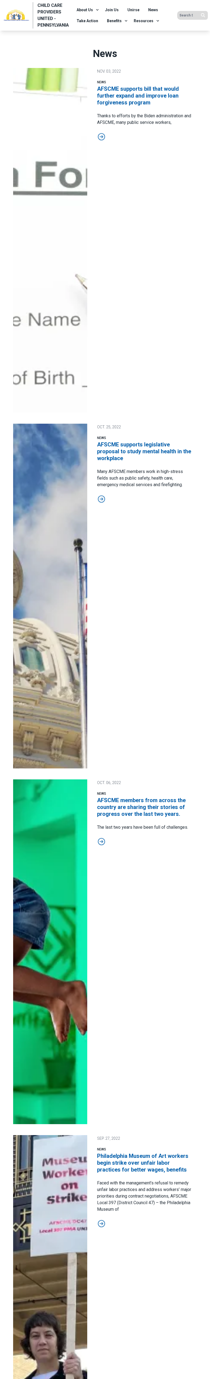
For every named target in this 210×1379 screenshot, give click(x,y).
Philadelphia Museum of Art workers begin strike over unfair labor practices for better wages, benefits (142, 1163)
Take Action (87, 21)
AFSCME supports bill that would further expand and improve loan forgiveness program (138, 96)
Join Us (112, 10)
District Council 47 (135, 1202)
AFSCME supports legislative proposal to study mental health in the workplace (144, 451)
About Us (85, 10)
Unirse (133, 10)
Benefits (114, 21)
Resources (143, 21)
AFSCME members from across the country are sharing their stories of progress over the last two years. (141, 807)
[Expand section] (97, 10)
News (153, 10)
